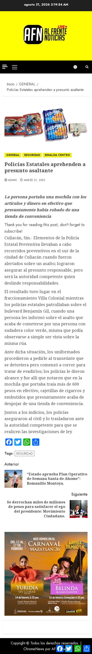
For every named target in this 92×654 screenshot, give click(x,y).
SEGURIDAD (32, 155)
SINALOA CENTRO (57, 155)
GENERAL (12, 155)
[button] (14, 67)
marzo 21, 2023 (34, 180)
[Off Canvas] (5, 67)
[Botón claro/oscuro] (77, 67)
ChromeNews (33, 649)
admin (12, 180)
